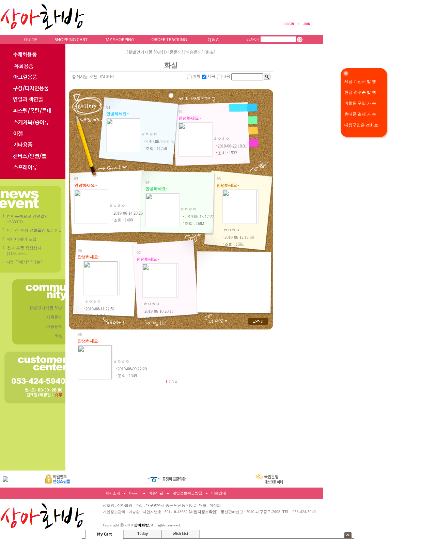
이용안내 (218, 493)
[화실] (209, 52)
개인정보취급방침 (187, 493)
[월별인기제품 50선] (145, 52)
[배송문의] (193, 52)
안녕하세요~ (117, 113)
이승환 (134, 512)
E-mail (134, 493)
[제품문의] (173, 52)
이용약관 (156, 493)
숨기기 (348, 535)
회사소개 (112, 493)
